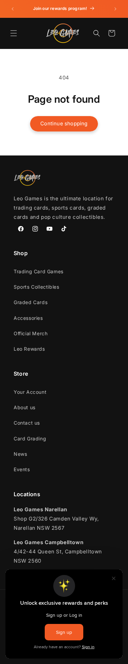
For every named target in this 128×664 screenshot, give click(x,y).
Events (22, 469)
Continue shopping (63, 123)
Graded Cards (30, 302)
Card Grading (30, 438)
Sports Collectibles (36, 287)
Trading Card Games (38, 271)
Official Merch (30, 333)
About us (24, 407)
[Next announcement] (115, 8)
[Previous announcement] (12, 8)
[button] (13, 33)
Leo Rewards (29, 349)
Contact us (27, 423)
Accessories (28, 318)
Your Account (30, 392)
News (20, 454)
